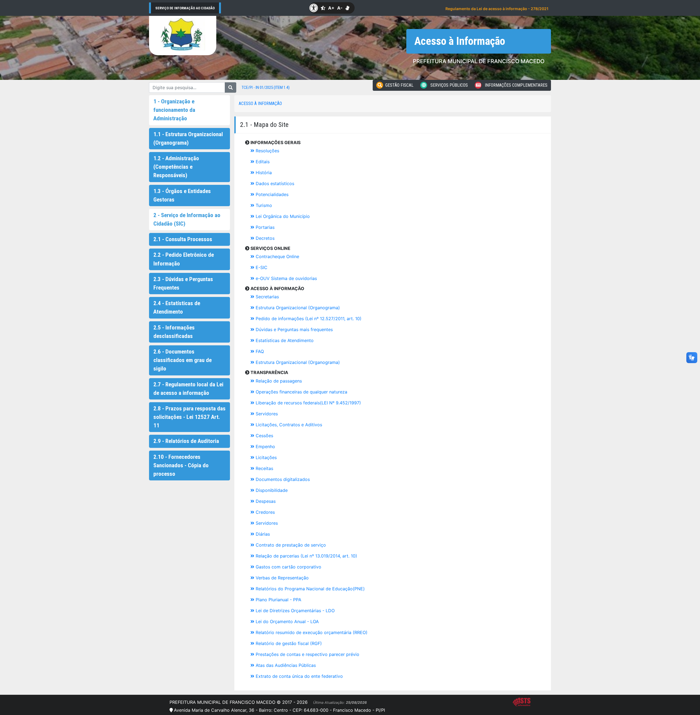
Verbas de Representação (281, 577)
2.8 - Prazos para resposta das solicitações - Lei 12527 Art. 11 (189, 417)
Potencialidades (271, 194)
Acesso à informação (260, 103)
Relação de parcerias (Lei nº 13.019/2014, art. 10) (305, 556)
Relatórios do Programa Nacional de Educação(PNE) (309, 588)
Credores (264, 512)
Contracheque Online (276, 256)
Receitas (263, 468)
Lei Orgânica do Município (282, 216)
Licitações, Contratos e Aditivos (288, 424)
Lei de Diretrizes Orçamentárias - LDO (294, 610)
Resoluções (266, 150)
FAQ (259, 351)
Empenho (264, 446)
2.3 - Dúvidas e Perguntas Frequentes (183, 283)
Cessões (263, 435)
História (263, 172)
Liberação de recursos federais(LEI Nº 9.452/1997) (307, 402)
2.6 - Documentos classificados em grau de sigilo (182, 360)
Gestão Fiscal (399, 85)
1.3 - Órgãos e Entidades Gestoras (182, 195)
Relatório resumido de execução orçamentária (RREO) (311, 632)
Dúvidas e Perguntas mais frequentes (293, 329)
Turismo (263, 205)
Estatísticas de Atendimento (284, 340)
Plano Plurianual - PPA (277, 599)
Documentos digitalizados (282, 479)
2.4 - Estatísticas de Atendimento (176, 307)
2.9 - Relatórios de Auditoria (186, 441)
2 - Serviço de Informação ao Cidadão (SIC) (186, 219)
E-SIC (260, 267)
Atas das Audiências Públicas (285, 665)
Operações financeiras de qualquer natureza (300, 392)
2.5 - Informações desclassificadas (174, 331)
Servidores (266, 413)
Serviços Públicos (448, 85)
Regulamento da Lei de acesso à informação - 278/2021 (497, 8)
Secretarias (266, 296)
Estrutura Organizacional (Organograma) (297, 307)
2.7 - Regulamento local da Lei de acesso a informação (188, 388)
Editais (262, 161)
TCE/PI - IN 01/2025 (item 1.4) (266, 87)
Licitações (265, 457)
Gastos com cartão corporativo (287, 567)
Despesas (265, 501)
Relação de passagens (278, 381)
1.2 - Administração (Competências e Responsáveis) (176, 167)
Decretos (264, 238)
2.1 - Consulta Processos (182, 239)
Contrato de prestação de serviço (290, 545)
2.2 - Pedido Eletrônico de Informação (183, 259)
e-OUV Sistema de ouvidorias (285, 278)
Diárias (262, 534)
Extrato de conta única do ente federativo (298, 676)
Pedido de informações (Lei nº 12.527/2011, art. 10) (307, 318)
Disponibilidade (271, 490)
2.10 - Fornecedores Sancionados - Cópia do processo (181, 465)
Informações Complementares (515, 85)
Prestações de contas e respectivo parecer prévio (306, 654)
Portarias (264, 227)
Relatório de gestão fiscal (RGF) (288, 643)
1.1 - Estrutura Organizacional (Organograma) (188, 138)
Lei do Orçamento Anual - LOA (286, 621)
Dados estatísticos (274, 183)
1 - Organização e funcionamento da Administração (174, 110)
